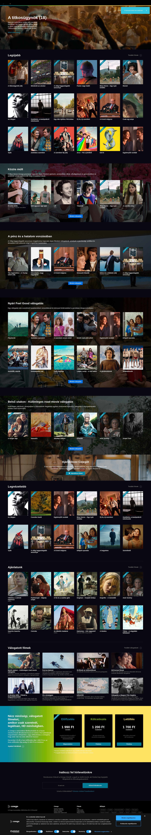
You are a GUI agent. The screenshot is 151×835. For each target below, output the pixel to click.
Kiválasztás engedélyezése (128, 823)
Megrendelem (67, 744)
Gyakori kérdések (14, 746)
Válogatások (45, 3)
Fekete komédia (105, 812)
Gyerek (121, 812)
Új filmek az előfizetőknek (86, 670)
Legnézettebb (80, 811)
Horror (127, 812)
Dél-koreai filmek (117, 670)
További (133, 55)
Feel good (134, 809)
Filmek (34, 3)
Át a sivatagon (47, 695)
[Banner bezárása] (144, 816)
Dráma (128, 809)
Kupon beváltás (58, 811)
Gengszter (114, 812)
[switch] (56, 831)
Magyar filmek (80, 812)
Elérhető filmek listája (68, 738)
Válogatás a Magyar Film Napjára (123, 695)
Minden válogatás (75, 216)
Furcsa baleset (47, 670)
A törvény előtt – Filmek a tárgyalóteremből (17, 696)
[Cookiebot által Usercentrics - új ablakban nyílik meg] (14, 831)
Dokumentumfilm (119, 809)
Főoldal (25, 3)
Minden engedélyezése (128, 818)
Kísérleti (134, 812)
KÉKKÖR (80, 695)
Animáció (103, 809)
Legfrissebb (80, 810)
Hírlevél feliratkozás (95, 785)
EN (64, 3)
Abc (78, 808)
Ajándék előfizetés (59, 810)
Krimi (140, 812)
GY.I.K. (57, 3)
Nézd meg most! (14, 32)
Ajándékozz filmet (77, 473)
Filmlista (98, 744)
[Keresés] (69, 2)
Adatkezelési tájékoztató (60, 812)
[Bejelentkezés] (145, 2)
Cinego (11, 810)
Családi (110, 809)
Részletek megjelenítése (102, 831)
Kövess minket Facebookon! (83, 791)
